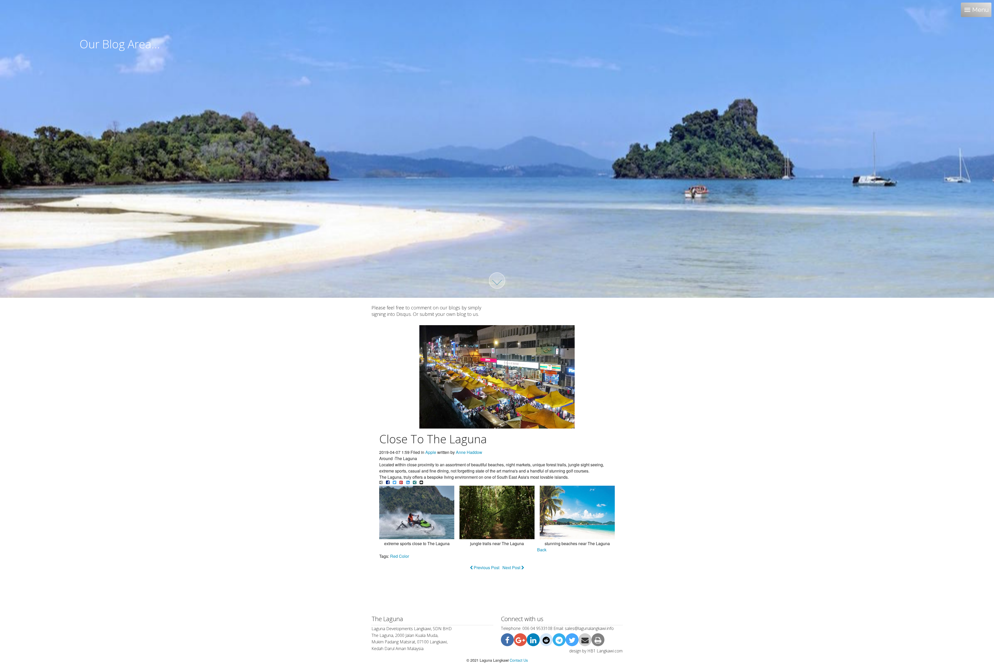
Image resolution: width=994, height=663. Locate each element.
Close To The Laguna (433, 439)
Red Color (399, 556)
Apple (430, 452)
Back (541, 550)
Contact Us (519, 660)
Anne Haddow (469, 452)
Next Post (511, 567)
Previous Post (486, 567)
